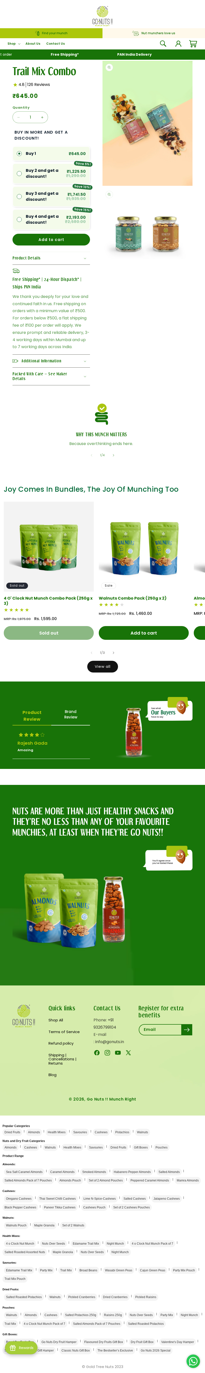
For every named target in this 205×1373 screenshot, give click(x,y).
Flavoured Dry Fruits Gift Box (103, 1342)
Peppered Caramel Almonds (149, 1180)
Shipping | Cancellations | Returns (62, 1059)
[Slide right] (113, 455)
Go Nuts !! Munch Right (111, 1099)
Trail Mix (66, 1270)
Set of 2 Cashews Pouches (131, 1207)
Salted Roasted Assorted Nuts (24, 1252)
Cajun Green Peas (152, 1270)
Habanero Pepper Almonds (132, 1171)
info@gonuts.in (109, 1042)
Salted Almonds (169, 1171)
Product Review (32, 715)
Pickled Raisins (145, 1297)
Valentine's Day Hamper (177, 1342)
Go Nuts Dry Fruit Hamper (59, 1342)
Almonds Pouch (70, 1180)
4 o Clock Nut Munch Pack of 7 (152, 1243)
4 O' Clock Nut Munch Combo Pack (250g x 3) (48, 601)
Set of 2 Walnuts (73, 1225)
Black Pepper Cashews (20, 1207)
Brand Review (70, 714)
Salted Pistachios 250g (80, 1315)
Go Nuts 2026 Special (155, 1350)
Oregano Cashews (19, 1198)
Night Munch (115, 1243)
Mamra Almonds (188, 1180)
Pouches (162, 1147)
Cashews (101, 1132)
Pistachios (122, 1132)
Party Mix (46, 1270)
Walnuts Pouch (16, 1225)
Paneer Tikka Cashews (60, 1207)
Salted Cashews (135, 1198)
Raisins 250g (113, 1315)
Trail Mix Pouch (15, 1278)
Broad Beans (88, 1270)
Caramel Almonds (62, 1171)
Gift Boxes (141, 1147)
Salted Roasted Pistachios (24, 1297)
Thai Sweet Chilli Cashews (57, 1198)
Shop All (55, 1020)
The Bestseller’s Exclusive (115, 1350)
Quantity (21, 107)
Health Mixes (57, 1132)
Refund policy (61, 1043)
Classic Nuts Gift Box (76, 1350)
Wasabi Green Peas (118, 1270)
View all (102, 666)
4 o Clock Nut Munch (20, 1243)
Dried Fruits (12, 1132)
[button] (13, 44)
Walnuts (142, 1132)
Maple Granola (44, 1225)
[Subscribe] (186, 1029)
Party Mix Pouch (184, 1270)
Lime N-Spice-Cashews (100, 1198)
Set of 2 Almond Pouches (106, 1180)
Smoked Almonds (94, 1171)
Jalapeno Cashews (167, 1198)
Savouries (80, 1132)
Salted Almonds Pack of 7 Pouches (28, 1180)
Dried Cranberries (115, 1297)
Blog (52, 1074)
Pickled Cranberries (81, 1297)
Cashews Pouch (94, 1207)
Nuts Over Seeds (53, 1243)
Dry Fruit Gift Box (142, 1342)
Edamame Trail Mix (86, 1243)
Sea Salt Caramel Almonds (24, 1171)
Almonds (34, 1132)
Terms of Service (64, 1031)
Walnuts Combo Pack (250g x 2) (132, 598)
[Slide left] (91, 455)
